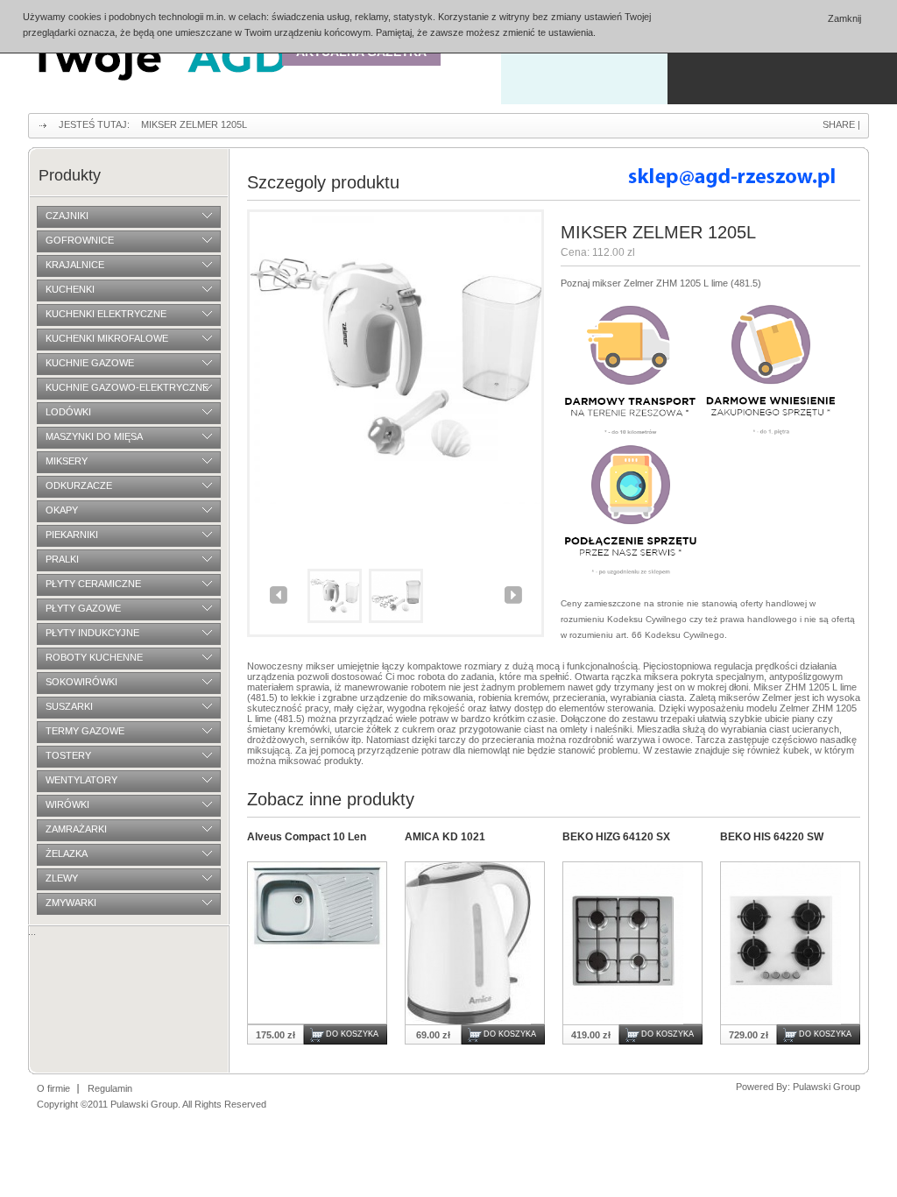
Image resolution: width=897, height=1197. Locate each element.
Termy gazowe (85, 731)
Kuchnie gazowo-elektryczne (127, 387)
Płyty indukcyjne (92, 632)
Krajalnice (75, 264)
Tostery (68, 755)
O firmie (53, 1088)
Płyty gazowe (83, 608)
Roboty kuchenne (94, 657)
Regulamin (110, 1088)
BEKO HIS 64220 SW (771, 837)
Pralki (62, 559)
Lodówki (68, 412)
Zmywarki (71, 902)
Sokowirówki (81, 681)
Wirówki (67, 804)
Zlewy (62, 878)
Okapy (62, 510)
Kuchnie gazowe (90, 363)
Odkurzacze (79, 485)
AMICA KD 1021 (445, 837)
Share (839, 124)
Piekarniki (72, 534)
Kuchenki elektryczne (106, 313)
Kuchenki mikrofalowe (107, 338)
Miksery (67, 461)
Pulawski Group (826, 1086)
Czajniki (67, 215)
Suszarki (69, 706)
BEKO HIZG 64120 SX (616, 837)
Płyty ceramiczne (93, 583)
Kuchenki (70, 289)
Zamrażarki (76, 829)
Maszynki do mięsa (94, 436)
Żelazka (67, 853)
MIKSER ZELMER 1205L (194, 124)
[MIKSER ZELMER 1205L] (395, 500)
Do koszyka (352, 1034)
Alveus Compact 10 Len (306, 837)
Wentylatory (81, 780)
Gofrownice (80, 240)
